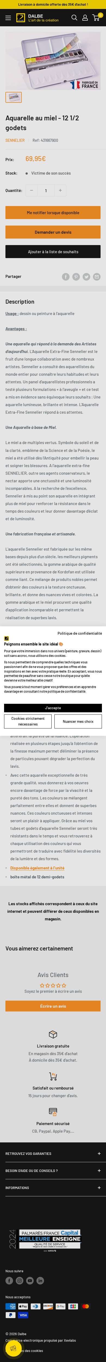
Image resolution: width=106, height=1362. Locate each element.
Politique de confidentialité (80, 633)
